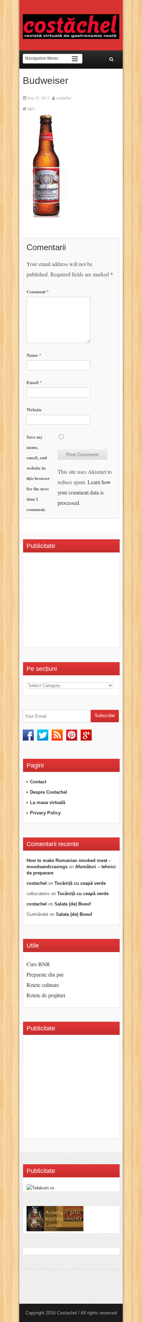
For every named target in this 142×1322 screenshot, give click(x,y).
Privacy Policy (45, 812)
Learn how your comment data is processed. (84, 492)
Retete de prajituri (46, 995)
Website (34, 409)
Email (34, 382)
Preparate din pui (45, 974)
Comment (38, 291)
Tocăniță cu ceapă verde (80, 883)
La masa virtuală (47, 802)
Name (34, 355)
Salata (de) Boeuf (72, 904)
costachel (63, 97)
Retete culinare (43, 984)
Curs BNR (38, 964)
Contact (38, 781)
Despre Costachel (48, 792)
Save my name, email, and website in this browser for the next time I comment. (38, 472)
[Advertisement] (84, 602)
